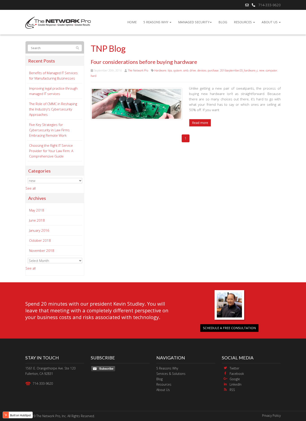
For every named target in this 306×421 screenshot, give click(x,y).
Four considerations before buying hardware (144, 61)
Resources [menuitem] (243, 22)
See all (31, 188)
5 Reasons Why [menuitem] (156, 22)
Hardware (160, 70)
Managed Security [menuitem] (193, 22)
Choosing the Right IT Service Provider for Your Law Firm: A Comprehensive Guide (51, 150)
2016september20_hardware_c (239, 70)
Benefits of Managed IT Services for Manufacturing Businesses (53, 75)
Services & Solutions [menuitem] (170, 373)
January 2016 (39, 230)
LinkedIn (235, 384)
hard (93, 76)
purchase (213, 70)
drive (193, 70)
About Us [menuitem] (270, 22)
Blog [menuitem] (222, 22)
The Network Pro (138, 70)
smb (185, 70)
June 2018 (37, 220)
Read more (200, 123)
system (177, 70)
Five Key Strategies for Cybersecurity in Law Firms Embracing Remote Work (49, 130)
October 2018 (40, 240)
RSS (232, 390)
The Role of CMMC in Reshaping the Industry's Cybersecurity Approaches (53, 109)
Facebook (237, 373)
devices (201, 70)
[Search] (77, 48)
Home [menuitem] (132, 22)
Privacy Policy (271, 415)
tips (170, 70)
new (261, 70)
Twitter (234, 368)
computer (271, 70)
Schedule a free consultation (229, 328)
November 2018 (41, 250)
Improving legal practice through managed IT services (53, 91)
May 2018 (36, 210)
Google (235, 379)
